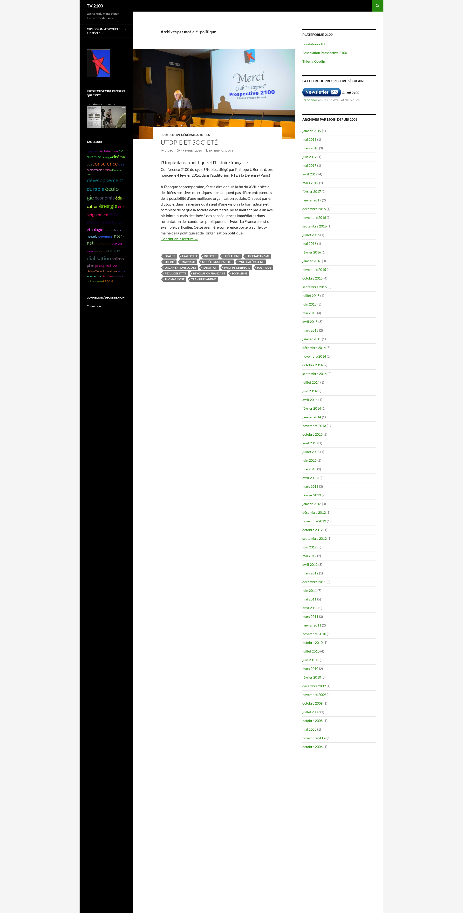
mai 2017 (309, 165)
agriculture (93, 151)
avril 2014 (310, 400)
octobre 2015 (312, 278)
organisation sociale (180, 267)
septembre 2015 (314, 287)
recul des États (175, 273)
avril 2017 (310, 174)
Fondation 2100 (314, 44)
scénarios (94, 276)
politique (264, 267)
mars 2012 (310, 573)
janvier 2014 (311, 417)
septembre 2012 (314, 538)
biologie (107, 157)
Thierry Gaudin (221, 150)
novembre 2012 (314, 521)
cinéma (118, 156)
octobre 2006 (312, 747)
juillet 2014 (311, 382)
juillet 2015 (311, 295)
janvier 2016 (311, 261)
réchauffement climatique (102, 271)
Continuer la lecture (179, 238)
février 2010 (311, 677)
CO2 (89, 164)
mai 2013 (309, 469)
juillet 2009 (311, 712)
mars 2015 (310, 330)
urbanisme (95, 281)
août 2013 (310, 443)
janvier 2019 (311, 131)
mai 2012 (309, 556)
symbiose (117, 276)
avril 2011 (310, 608)
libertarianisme (258, 256)
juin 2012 (309, 547)
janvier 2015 (311, 339)
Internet (210, 256)
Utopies (203, 135)
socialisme (239, 273)
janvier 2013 (311, 504)
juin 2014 (309, 391)
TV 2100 (95, 5)
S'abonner (309, 100)
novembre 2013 (314, 426)
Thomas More (174, 279)
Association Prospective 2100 (324, 53)
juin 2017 (309, 157)
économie (105, 197)
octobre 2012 (312, 530)
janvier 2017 (311, 200)
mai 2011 (309, 599)
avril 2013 (310, 478)
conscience (105, 163)
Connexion (94, 306)
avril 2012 (310, 564)
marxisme (188, 261)
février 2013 (311, 495)
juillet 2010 (311, 651)
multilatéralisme (251, 261)
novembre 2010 (314, 634)
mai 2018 (309, 139)
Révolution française (209, 273)
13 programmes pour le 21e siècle (103, 31)
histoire (118, 230)
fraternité (189, 256)
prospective (106, 265)
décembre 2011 (314, 582)
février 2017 (311, 191)
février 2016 (311, 252)
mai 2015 (309, 313)
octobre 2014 (312, 365)
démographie (94, 169)
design (107, 170)
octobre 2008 (312, 721)
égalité (170, 256)
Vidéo (169, 150)
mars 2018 (310, 148)
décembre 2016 (314, 209)
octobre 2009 (312, 703)
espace (118, 223)
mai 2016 (309, 243)
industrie (92, 236)
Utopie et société (189, 142)
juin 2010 (309, 660)
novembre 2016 (314, 217)
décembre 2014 (314, 348)
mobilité (101, 251)
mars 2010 (310, 668)
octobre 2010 (312, 642)
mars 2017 (310, 183)
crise (121, 164)
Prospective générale (178, 135)
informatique (105, 236)
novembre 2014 (314, 356)
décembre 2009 (314, 686)
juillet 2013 (311, 452)
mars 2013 (310, 486)
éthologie (95, 229)
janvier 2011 (311, 625)
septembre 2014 (314, 374)
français (109, 230)
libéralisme (232, 256)
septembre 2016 (314, 226)
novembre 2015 (314, 269)
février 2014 (311, 408)
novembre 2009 (314, 695)
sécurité (107, 276)
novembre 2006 (314, 738)
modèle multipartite (217, 261)
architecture (108, 151)
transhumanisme (203, 279)
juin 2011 (309, 590)
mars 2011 (310, 616)
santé (121, 271)
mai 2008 (309, 729)
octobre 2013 (312, 434)
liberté (170, 261)
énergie (108, 205)
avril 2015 (310, 322)
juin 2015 (309, 304)
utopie (108, 281)
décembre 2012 (314, 512)
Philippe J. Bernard (237, 267)
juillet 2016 (311, 235)
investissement (103, 243)
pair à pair (210, 267)
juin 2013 (309, 460)
